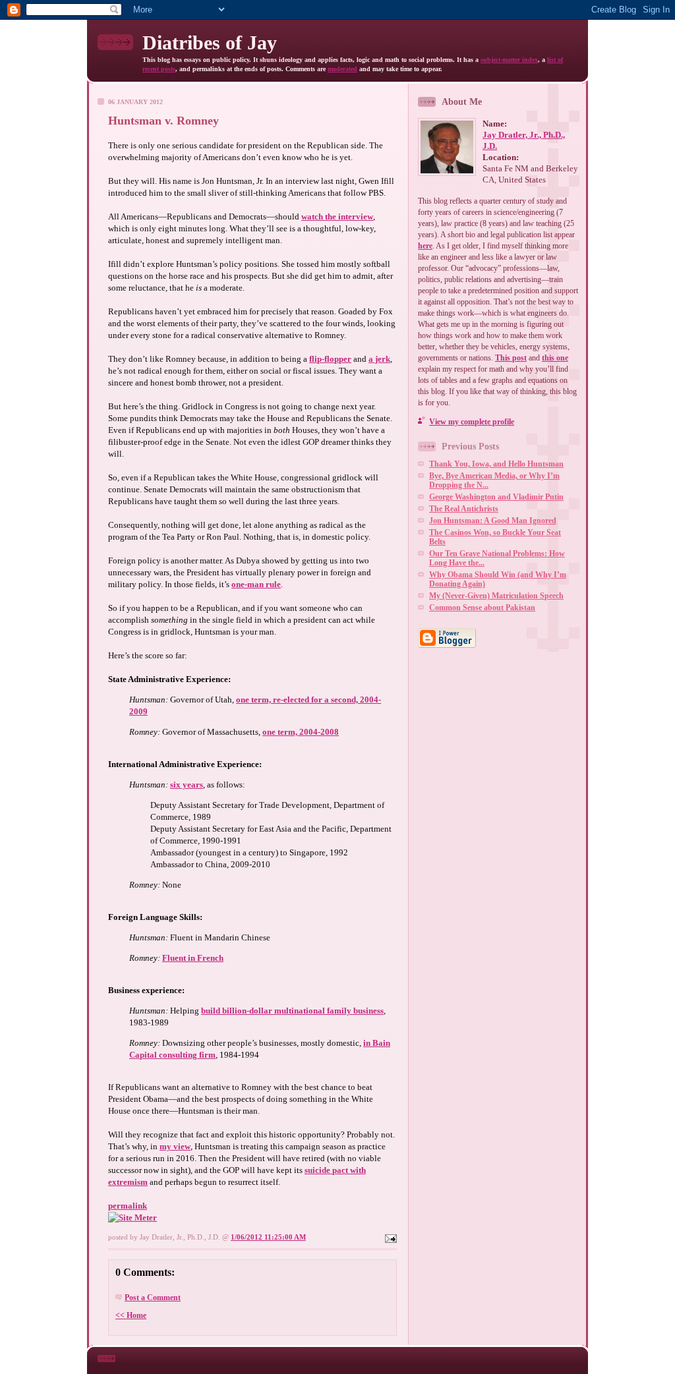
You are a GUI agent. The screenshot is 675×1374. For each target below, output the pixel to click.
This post (511, 357)
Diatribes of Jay (209, 42)
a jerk (379, 359)
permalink (127, 1206)
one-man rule (256, 584)
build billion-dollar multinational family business (292, 1011)
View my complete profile (471, 421)
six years (186, 784)
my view (175, 1146)
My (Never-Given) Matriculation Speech (496, 595)
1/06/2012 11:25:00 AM (268, 1237)
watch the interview (337, 216)
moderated (342, 68)
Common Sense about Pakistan (482, 607)
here (425, 245)
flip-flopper (330, 359)
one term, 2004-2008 (300, 732)
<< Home (130, 1315)
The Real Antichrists (463, 508)
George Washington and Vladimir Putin (496, 496)
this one (555, 357)
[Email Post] (389, 1237)
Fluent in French (192, 958)
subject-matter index (509, 59)
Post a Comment (153, 1297)
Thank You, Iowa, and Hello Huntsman (496, 464)
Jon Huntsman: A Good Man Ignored (492, 520)
